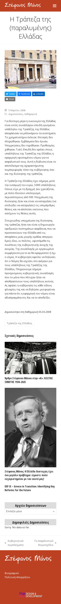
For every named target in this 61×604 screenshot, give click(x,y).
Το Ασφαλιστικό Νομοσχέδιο (42, 543)
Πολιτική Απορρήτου (17, 577)
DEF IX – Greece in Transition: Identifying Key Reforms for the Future (30, 488)
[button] (54, 5)
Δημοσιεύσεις (15, 114)
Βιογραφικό (12, 573)
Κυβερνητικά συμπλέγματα (14, 543)
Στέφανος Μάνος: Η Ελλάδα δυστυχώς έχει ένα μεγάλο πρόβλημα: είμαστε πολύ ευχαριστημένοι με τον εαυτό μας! (29, 475)
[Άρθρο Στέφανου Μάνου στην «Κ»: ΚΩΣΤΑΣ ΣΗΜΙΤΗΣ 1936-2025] (30, 357)
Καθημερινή (30, 114)
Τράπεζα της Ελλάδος (19, 323)
